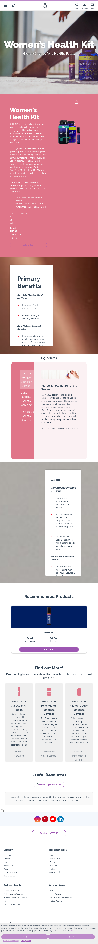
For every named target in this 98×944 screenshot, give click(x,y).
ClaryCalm (49, 632)
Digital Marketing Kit (12, 904)
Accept (24, 936)
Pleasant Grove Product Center (61, 897)
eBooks (52, 862)
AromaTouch (54, 872)
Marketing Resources (50, 784)
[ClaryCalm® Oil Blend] (49, 617)
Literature (53, 866)
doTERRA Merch (10, 872)
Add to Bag (49, 649)
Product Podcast (55, 869)
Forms (6, 901)
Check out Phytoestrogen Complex (79, 756)
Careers (7, 859)
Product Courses (55, 859)
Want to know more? (11, 941)
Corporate (8, 855)
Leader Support (55, 894)
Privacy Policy (26, 941)
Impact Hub (8, 866)
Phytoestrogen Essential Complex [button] (27, 416)
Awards (7, 869)
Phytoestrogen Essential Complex (30, 207)
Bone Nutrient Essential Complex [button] (26, 399)
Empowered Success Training (16, 897)
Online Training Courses (13, 894)
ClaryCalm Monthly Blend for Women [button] (27, 379)
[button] (28, 245)
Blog (51, 855)
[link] (76, 5)
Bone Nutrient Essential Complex (30, 204)
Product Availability (56, 901)
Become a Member (11, 891)
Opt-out (71, 936)
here (72, 931)
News (6, 862)
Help (51, 891)
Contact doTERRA (49, 833)
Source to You (10, 876)
